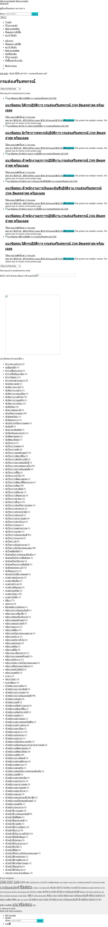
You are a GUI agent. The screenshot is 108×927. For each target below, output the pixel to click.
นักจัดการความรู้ (13, 387)
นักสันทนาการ (12, 571)
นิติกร (8, 600)
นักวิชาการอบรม (13, 525)
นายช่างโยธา (11, 594)
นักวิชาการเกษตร (13, 531)
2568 (16, 882)
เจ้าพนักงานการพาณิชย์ (16, 689)
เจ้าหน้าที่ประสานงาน (15, 843)
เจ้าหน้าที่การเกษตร (14, 810)
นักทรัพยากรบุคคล (14, 413)
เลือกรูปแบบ (68, 120)
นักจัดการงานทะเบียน (15, 394)
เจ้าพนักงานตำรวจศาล (15, 725)
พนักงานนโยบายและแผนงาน (18, 633)
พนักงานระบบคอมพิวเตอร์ (17, 656)
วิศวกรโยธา (10, 679)
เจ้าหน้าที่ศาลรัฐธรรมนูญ (16, 863)
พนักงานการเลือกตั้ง (14, 613)
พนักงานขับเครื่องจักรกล (16, 617)
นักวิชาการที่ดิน (12, 472)
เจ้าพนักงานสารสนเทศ (15, 787)
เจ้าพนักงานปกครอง (14, 735)
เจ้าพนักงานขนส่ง (13, 699)
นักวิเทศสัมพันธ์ (12, 551)
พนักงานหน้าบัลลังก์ (14, 669)
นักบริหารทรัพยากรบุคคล (17, 423)
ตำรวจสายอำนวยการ (15, 380)
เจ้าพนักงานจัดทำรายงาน (17, 705)
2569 (22, 882)
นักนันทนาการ (12, 420)
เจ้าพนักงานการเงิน (38, 899)
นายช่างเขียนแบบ (13, 587)
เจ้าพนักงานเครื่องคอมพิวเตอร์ (19, 801)
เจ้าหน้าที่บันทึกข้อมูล (15, 837)
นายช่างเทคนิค (12, 591)
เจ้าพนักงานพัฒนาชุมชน (16, 748)
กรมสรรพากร (72, 882)
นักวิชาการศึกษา (13, 502)
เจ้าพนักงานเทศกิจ (13, 804)
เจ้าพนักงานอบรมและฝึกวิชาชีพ (20, 797)
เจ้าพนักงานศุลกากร (14, 765)
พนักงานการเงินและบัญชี (16, 610)
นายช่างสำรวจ (12, 584)
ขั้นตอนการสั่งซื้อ (13, 32)
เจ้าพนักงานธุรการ (13, 732)
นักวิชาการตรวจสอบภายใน (18, 466)
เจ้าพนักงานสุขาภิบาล (15, 791)
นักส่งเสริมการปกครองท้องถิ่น (19, 554)
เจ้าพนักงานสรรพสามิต (16, 778)
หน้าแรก (9, 41)
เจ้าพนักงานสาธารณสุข (16, 784)
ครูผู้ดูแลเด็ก (10, 367)
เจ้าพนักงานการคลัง (14, 686)
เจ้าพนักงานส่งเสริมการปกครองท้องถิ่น (23, 771)
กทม (27, 882)
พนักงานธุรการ (12, 627)
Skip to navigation (7, 1)
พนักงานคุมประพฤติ (14, 623)
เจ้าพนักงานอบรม (13, 794)
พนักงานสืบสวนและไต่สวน (17, 666)
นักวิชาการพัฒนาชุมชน (16, 479)
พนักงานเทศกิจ (12, 673)
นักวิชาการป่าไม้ (13, 476)
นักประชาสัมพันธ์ (13, 430)
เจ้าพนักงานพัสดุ (12, 755)
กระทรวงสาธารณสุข (98, 882)
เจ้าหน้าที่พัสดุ (11, 850)
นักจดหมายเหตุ (12, 384)
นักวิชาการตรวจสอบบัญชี (17, 462)
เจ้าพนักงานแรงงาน (14, 807)
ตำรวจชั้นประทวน (13, 371)
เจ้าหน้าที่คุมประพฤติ (14, 820)
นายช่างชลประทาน (14, 577)
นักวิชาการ (10, 443)
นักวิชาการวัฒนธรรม (15, 495)
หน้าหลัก (4, 73)
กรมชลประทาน (35, 882)
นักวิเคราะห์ (10, 541)
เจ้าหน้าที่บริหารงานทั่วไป (17, 833)
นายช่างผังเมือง (12, 581)
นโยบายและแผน (40, 896)
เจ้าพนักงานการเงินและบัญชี (18, 696)
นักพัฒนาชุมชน (12, 436)
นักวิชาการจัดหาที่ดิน (15, 456)
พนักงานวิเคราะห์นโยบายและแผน (21, 663)
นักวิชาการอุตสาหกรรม (16, 528)
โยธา (34, 905)
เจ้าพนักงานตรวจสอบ (15, 719)
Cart (7, 924)
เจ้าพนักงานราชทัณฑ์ (15, 758)
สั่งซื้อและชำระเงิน (13, 60)
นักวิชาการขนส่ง (13, 446)
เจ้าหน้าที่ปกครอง (13, 840)
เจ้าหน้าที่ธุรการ (12, 830)
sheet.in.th (4, 3)
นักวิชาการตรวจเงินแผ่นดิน (17, 469)
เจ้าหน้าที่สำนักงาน (14, 870)
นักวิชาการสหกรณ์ (14, 515)
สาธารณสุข (24, 899)
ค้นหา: (3, 14)
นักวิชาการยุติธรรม (14, 492)
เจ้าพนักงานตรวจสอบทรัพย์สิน (19, 722)
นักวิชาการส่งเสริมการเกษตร (18, 505)
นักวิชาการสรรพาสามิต (16, 512)
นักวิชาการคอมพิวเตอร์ (16, 453)
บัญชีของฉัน (11, 54)
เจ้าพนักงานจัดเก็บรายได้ (16, 712)
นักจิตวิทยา (10, 407)
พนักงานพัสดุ (11, 646)
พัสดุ (14, 899)
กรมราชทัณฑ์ (63, 882)
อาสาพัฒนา (10, 682)
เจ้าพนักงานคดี (12, 702)
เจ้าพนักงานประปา (13, 738)
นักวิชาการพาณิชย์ (14, 489)
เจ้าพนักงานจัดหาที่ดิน (15, 709)
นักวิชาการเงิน (49, 891)
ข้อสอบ (26, 887)
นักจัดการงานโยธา (14, 403)
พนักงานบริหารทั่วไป (14, 640)
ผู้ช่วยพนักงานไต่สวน (14, 607)
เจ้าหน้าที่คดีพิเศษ (13, 817)
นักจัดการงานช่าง (13, 390)
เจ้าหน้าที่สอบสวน (13, 866)
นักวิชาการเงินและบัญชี (16, 535)
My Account (10, 915)
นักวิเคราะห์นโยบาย (95, 892)
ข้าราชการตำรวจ (13, 364)
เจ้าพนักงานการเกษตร (15, 692)
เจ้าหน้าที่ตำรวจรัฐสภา (15, 827)
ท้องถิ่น (53, 888)
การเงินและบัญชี (9, 887)
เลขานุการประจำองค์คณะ (17, 873)
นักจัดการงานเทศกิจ (14, 400)
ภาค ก (8, 676)
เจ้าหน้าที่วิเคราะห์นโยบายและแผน (21, 853)
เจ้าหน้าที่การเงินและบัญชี (17, 814)
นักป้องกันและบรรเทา (15, 433)
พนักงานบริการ (12, 636)
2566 (3, 882)
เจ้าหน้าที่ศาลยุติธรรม (15, 860)
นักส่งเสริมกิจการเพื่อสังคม (17, 558)
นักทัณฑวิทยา (11, 417)
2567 (10, 882)
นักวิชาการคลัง (12, 449)
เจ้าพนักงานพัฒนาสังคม (16, 751)
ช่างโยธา (35, 888)
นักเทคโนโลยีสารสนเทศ (16, 574)
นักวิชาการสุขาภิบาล (15, 522)
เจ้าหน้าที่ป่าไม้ (12, 847)
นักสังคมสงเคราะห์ (14, 568)
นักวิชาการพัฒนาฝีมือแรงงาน (19, 482)
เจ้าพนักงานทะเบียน (14, 728)
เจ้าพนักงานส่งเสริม (14, 768)
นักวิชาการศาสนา (13, 499)
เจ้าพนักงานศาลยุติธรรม (16, 761)
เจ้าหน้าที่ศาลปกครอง (15, 856)
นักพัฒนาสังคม (12, 439)
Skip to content (22, 1)
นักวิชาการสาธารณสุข (15, 518)
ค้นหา (35, 14)
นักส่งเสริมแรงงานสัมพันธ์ (17, 564)
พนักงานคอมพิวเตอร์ (14, 620)
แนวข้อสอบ (22, 904)
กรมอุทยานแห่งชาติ (84, 882)
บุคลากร (9, 604)
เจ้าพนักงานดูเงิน (13, 715)
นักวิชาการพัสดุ (12, 485)
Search (8, 918)
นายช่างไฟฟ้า (11, 597)
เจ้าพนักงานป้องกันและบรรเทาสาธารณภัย (24, 745)
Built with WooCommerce (11, 911)
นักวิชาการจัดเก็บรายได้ (16, 459)
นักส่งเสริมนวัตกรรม (14, 561)
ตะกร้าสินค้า (11, 35)
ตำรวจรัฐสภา (11, 377)
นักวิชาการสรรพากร (14, 508)
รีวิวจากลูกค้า (11, 25)
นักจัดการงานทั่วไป (14, 397)
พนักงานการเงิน (55, 895)
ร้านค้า (8, 22)
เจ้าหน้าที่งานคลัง (13, 824)
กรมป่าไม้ (43, 882)
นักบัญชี (9, 426)
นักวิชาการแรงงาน (14, 538)
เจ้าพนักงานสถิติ (12, 774)
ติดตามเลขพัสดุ (12, 29)
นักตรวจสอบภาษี (13, 410)
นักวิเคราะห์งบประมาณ (16, 545)
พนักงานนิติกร (11, 630)
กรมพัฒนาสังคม (53, 882)
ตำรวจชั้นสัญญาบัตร (14, 374)
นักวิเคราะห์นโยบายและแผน (18, 548)
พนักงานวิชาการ (13, 659)
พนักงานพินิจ (11, 650)
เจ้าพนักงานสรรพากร (15, 781)
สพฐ (18, 900)
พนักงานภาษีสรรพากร (15, 653)
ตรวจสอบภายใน (44, 888)
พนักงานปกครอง (13, 643)
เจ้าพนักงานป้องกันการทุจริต (18, 742)
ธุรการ (60, 887)
